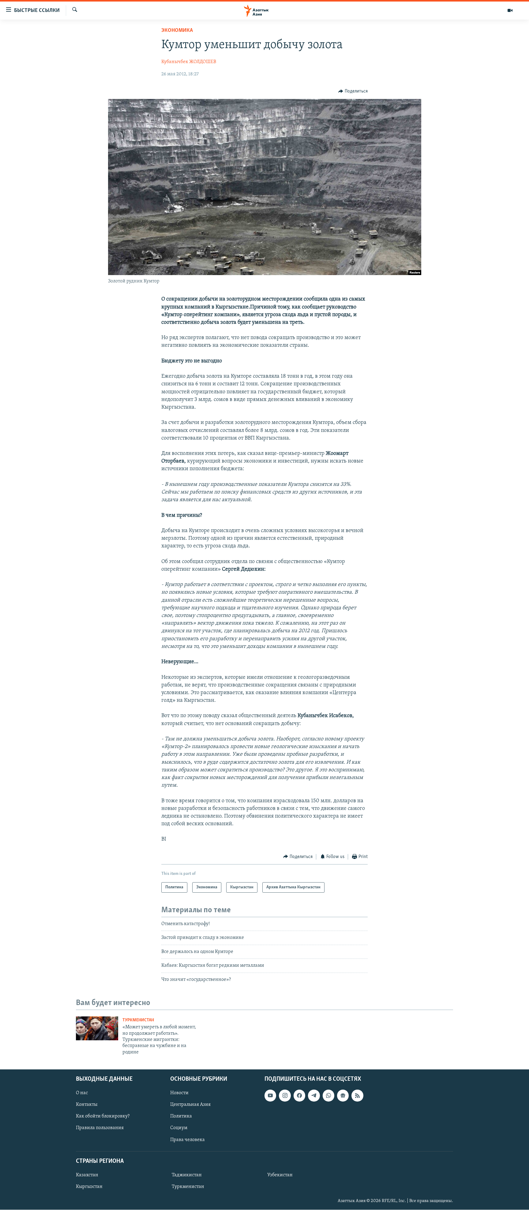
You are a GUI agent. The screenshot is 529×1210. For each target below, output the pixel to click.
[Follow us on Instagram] (285, 1095)
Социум (178, 1128)
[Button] (353, 91)
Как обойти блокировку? (102, 1116)
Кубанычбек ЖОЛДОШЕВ (188, 61)
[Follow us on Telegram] (314, 1095)
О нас (82, 1093)
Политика (181, 1116)
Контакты (86, 1104)
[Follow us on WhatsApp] (328, 1095)
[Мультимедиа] (510, 10)
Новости (179, 1093)
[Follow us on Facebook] (299, 1095)
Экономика (177, 30)
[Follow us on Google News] (343, 1095)
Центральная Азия (190, 1104)
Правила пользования (100, 1128)
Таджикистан (187, 1175)
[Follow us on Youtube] (270, 1095)
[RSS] (357, 1095)
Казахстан (87, 1175)
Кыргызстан (89, 1186)
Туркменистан (138, 1020)
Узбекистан (280, 1175)
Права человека (187, 1139)
